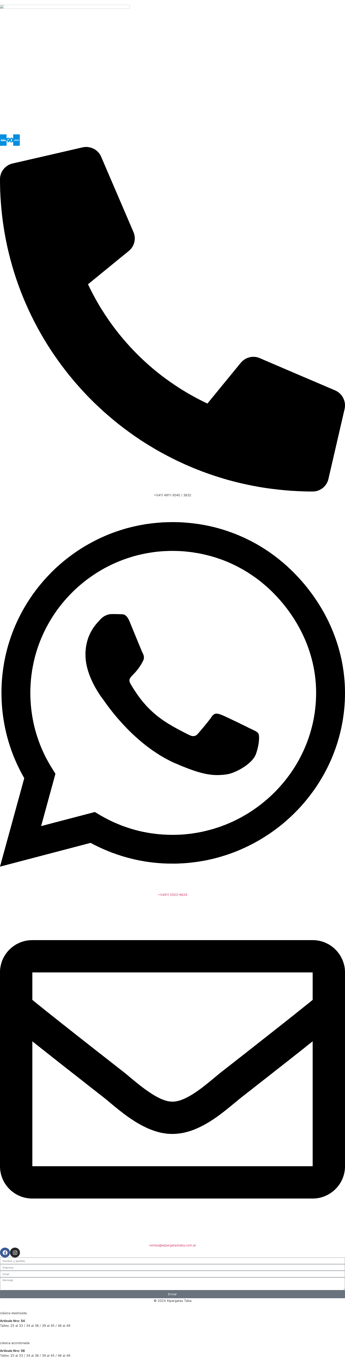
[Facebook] (5, 1253)
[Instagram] (15, 1253)
